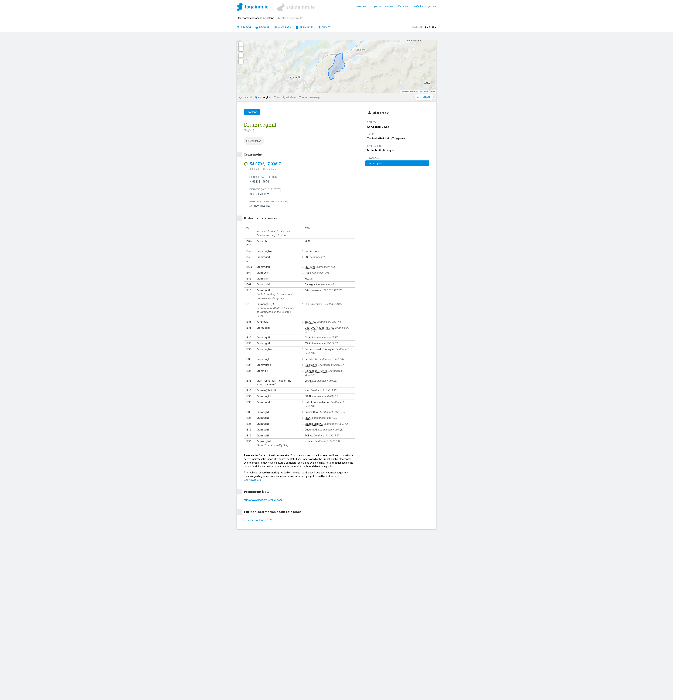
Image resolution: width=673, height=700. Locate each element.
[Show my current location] (241, 61)
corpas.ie (376, 6)
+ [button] (241, 44)
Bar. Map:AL (311, 359)
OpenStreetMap (311, 97)
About (325, 27)
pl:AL (307, 390)
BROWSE (426, 97)
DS (306, 257)
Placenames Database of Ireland (255, 18)
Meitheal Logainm (288, 18)
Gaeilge (417, 27)
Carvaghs (310, 284)
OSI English (264, 97)
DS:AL (308, 337)
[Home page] (252, 7)
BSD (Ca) (310, 266)
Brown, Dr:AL (312, 412)
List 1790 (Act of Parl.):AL (319, 327)
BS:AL (308, 417)
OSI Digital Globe (286, 97)
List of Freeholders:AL (317, 402)
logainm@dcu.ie (252, 480)
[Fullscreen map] (241, 55)
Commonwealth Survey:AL (320, 349)
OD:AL (308, 380)
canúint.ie (418, 6)
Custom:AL (311, 429)
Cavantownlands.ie (257, 520)
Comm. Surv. (312, 251)
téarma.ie (361, 6)
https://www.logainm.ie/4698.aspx (263, 500)
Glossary (284, 27)
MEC (307, 241)
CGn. (307, 290)
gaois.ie (432, 6)
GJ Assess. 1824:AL (316, 370)
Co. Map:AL (311, 364)
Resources (306, 27)
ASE (307, 272)
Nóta (307, 227)
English (430, 27)
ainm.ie (389, 6)
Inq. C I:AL (310, 321)
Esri (420, 91)
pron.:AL (309, 441)
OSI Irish (247, 97)
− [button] (241, 49)
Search (245, 27)
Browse (264, 27)
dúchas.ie (402, 6)
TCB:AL (309, 435)
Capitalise (255, 141)
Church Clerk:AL (314, 423)
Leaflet (404, 91)
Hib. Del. (309, 278)
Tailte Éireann (429, 91)
